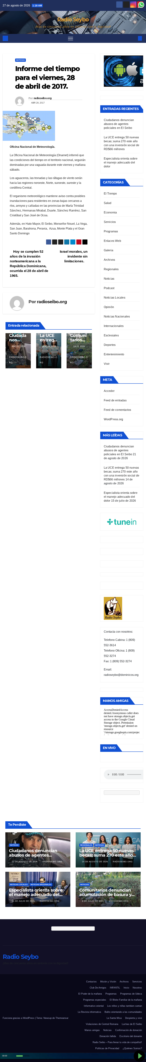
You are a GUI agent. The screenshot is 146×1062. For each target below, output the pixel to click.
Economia (110, 212)
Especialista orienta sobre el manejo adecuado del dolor (120, 162)
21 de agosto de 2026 (25, 862)
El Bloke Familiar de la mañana (126, 999)
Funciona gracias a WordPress (19, 1018)
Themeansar (62, 1018)
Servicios (110, 221)
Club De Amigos (98, 987)
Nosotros (137, 987)
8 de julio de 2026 (93, 901)
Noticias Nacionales (117, 316)
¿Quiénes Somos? (132, 1048)
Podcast (109, 288)
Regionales (111, 269)
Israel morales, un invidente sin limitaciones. (74, 256)
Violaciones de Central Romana (102, 1024)
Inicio (126, 987)
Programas (111, 231)
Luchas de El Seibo (132, 1024)
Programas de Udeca (131, 993)
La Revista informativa (89, 1012)
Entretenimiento (114, 354)
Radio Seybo (73, 19)
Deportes (110, 344)
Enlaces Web (112, 240)
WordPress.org (113, 419)
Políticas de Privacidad (107, 1048)
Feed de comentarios (117, 409)
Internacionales (114, 325)
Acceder (109, 390)
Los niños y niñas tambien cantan (124, 1006)
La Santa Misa (114, 1018)
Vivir (107, 363)
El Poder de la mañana (90, 993)
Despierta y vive (133, 1018)
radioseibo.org (42, 98)
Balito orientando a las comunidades (123, 1012)
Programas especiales (94, 999)
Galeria (108, 250)
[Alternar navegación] (70, 38)
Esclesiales (111, 335)
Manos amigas (92, 1030)
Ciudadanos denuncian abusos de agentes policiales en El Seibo (119, 123)
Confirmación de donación (128, 1030)
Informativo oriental (94, 1006)
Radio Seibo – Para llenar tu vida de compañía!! (117, 1042)
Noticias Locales (114, 297)
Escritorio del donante (130, 1036)
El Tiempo (110, 193)
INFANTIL (115, 987)
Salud (107, 203)
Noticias (20, 60)
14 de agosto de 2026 (95, 862)
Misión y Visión (108, 981)
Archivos (109, 259)
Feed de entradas (115, 400)
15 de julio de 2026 (23, 901)
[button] (134, 38)
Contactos (91, 981)
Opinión (109, 307)
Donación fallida (108, 1036)
